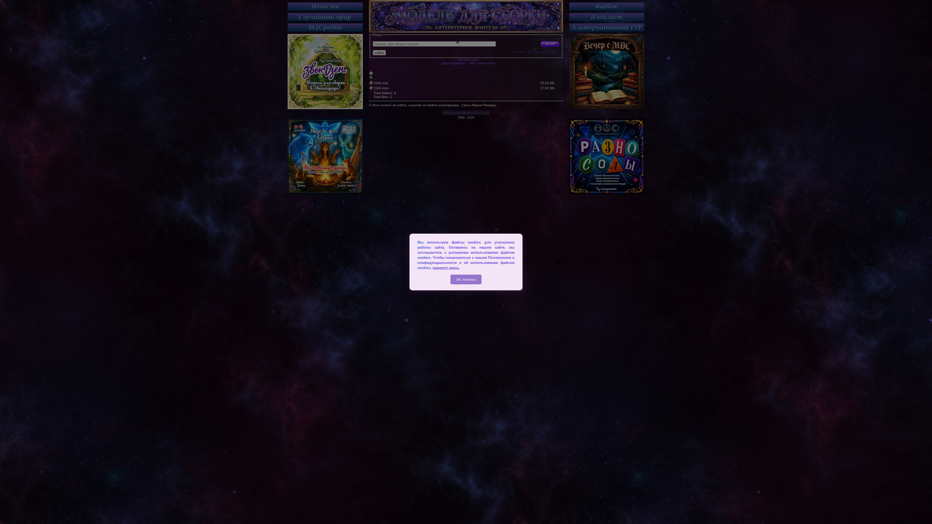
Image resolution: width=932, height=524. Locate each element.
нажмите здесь (446, 268)
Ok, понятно (466, 279)
